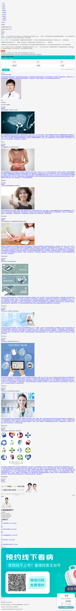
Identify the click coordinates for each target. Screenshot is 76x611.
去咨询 (2, 496)
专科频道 (4, 18)
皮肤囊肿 (3, 36)
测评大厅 (4, 16)
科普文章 (4, 12)
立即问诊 (66, 607)
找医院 (3, 6)
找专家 (3, 5)
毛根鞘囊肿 (6, 40)
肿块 (37, 46)
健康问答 (4, 10)
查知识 (3, 8)
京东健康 (3, 24)
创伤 (38, 36)
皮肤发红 (44, 42)
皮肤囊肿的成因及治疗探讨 (6, 26)
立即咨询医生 (6, 69)
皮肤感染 (59, 40)
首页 (3, 3)
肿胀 (14, 42)
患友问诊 (4, 14)
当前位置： (3, 22)
